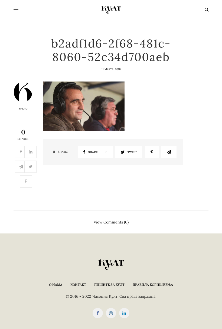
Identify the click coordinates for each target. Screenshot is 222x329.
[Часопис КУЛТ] (111, 10)
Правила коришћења (153, 285)
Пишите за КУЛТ (109, 285)
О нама (55, 285)
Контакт (78, 285)
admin (23, 109)
